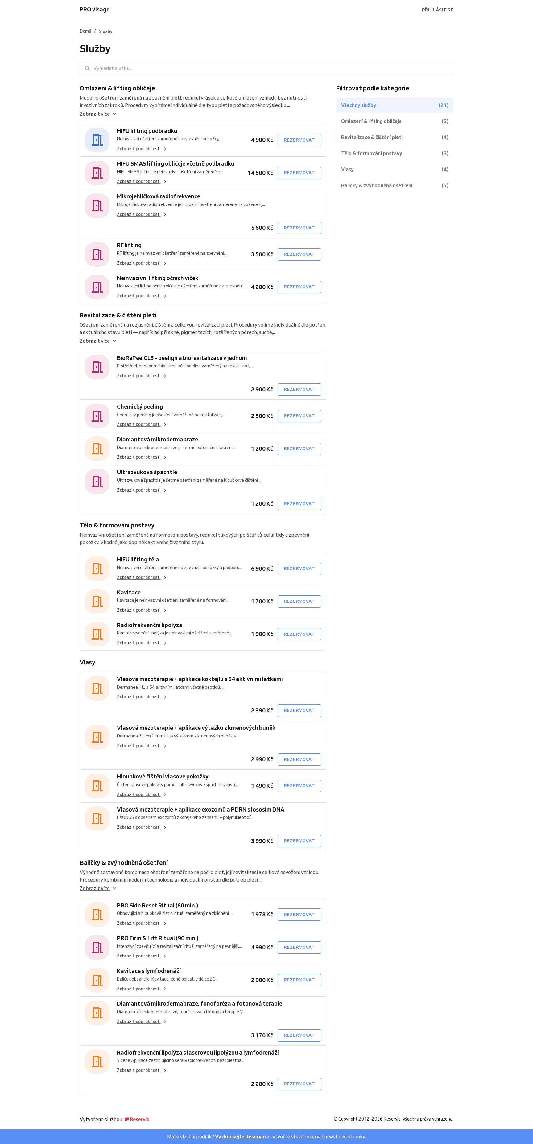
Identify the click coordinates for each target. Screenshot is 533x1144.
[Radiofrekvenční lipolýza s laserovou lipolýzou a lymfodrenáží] (97, 1061)
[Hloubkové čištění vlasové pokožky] (97, 785)
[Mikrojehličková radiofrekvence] (97, 205)
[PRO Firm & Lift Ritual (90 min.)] (97, 947)
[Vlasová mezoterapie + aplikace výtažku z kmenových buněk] (97, 737)
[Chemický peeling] (97, 415)
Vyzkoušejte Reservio (240, 1137)
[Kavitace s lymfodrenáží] (97, 980)
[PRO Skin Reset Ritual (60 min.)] (97, 914)
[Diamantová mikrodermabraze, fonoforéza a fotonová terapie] (97, 1012)
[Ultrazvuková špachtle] (97, 481)
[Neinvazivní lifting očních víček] (97, 287)
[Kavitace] (97, 601)
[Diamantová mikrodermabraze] (97, 448)
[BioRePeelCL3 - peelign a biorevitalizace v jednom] (97, 367)
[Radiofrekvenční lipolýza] (97, 634)
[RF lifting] (97, 254)
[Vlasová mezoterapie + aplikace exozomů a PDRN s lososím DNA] (97, 818)
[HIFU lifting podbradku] (97, 140)
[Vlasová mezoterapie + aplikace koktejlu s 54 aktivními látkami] (97, 688)
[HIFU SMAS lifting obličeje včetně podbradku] (97, 172)
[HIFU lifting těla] (97, 568)
